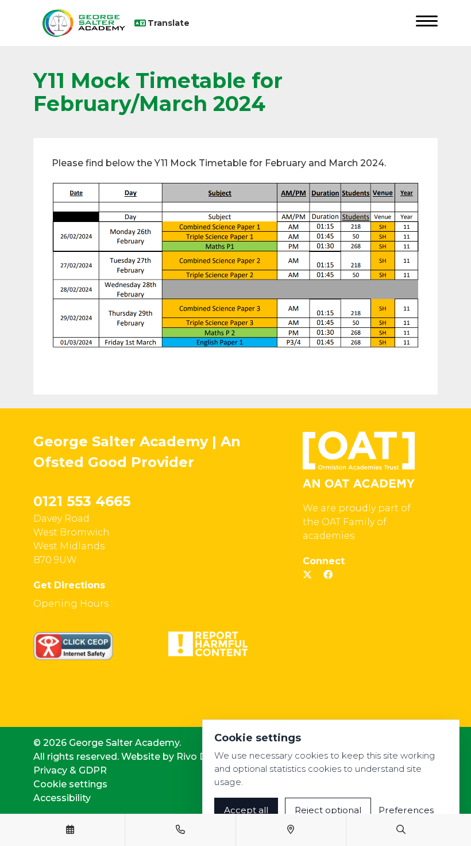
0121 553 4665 (81, 501)
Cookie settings (70, 784)
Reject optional (328, 810)
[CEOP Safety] (73, 645)
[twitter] (307, 574)
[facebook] (328, 574)
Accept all (246, 810)
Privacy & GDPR (70, 770)
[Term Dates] (70, 830)
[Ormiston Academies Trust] (359, 459)
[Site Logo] (83, 23)
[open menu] (427, 23)
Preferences (406, 810)
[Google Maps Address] (290, 830)
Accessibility (62, 798)
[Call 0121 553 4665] (180, 830)
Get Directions (69, 585)
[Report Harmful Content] (208, 643)
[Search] (401, 830)
